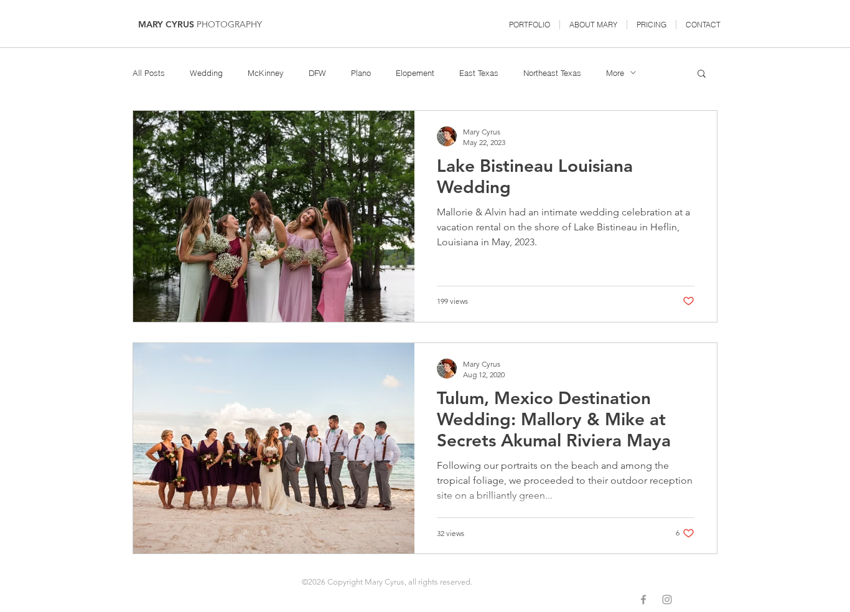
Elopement (415, 73)
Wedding (206, 73)
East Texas (478, 73)
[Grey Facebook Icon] (643, 599)
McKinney (266, 73)
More (615, 73)
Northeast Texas (552, 73)
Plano (361, 73)
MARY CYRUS (167, 24)
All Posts (149, 73)
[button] (529, 24)
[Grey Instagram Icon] (667, 599)
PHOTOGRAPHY (229, 24)
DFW (317, 73)
